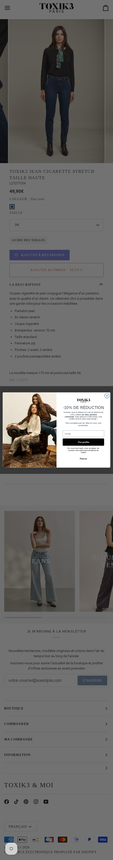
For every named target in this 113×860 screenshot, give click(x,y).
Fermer (83, 459)
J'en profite (83, 442)
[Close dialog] (107, 395)
